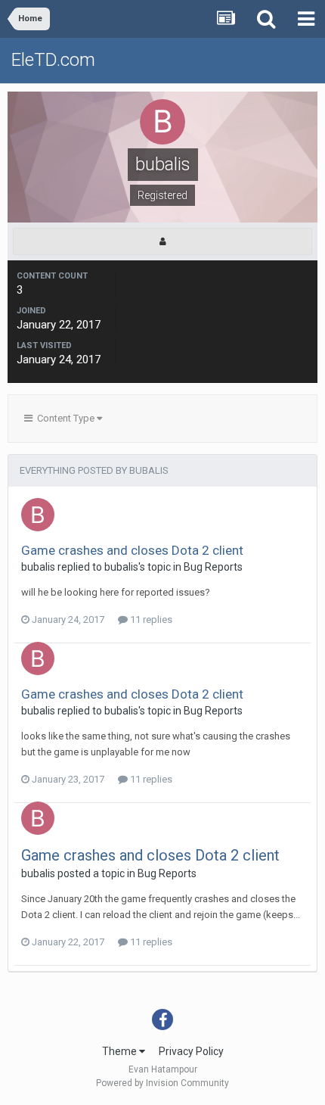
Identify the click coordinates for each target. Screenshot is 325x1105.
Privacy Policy (191, 1051)
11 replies (150, 619)
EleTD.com (53, 59)
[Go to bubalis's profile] (37, 514)
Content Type (64, 418)
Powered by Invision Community (162, 1083)
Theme (120, 1051)
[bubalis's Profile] (162, 241)
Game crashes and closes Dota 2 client (132, 550)
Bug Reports (213, 567)
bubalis (38, 567)
